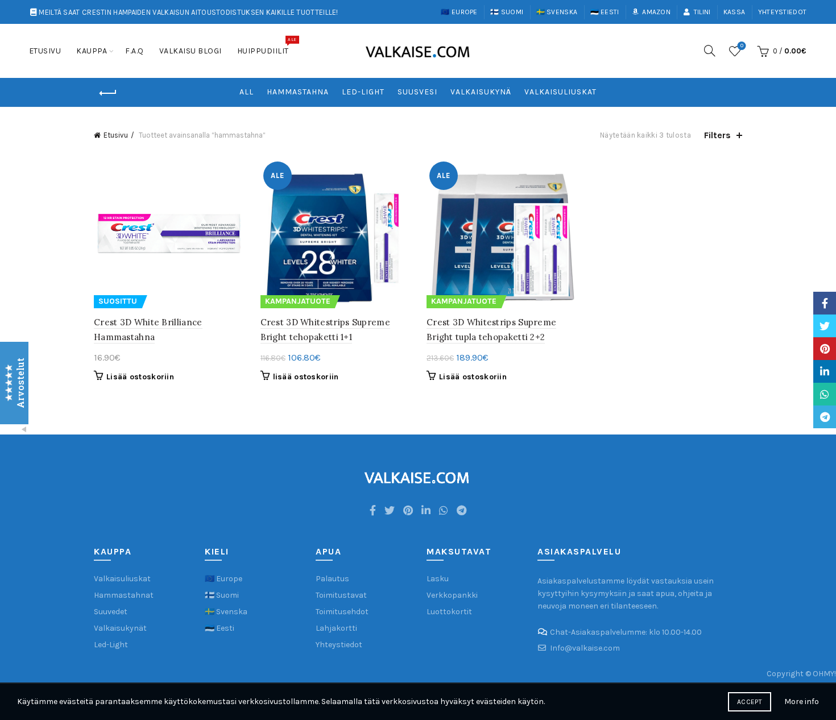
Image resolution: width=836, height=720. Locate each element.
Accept (749, 702)
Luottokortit (449, 611)
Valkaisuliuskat (560, 92)
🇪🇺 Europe (459, 12)
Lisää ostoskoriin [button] (473, 377)
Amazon (656, 12)
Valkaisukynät (120, 628)
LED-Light (363, 92)
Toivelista (741, 46)
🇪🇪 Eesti (604, 12)
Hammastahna (298, 92)
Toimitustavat (341, 595)
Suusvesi (417, 92)
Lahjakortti (336, 628)
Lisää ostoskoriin (140, 377)
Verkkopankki (452, 595)
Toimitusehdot (342, 611)
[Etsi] (710, 50)
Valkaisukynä (480, 92)
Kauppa (91, 51)
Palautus (332, 579)
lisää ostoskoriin (306, 377)
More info (801, 701)
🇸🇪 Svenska (557, 12)
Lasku (438, 579)
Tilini (702, 12)
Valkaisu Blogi (190, 51)
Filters (717, 135)
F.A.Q (134, 51)
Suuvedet (110, 611)
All (246, 92)
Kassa (734, 12)
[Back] (108, 93)
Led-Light (111, 644)
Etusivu (45, 51)
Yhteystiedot (782, 12)
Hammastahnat (124, 595)
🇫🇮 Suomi (506, 12)
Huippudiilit (266, 46)
